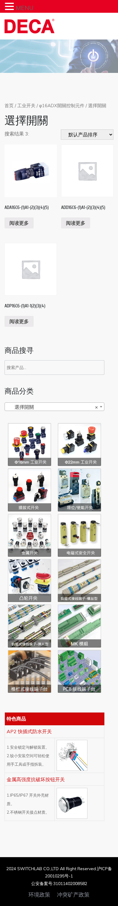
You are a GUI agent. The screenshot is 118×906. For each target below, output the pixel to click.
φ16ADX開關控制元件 (61, 105)
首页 (9, 105)
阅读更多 (19, 223)
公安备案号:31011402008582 (59, 883)
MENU (25, 8)
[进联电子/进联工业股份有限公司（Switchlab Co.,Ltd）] (29, 26)
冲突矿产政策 (73, 895)
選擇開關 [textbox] (52, 407)
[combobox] (54, 406)
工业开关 (26, 105)
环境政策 (39, 895)
